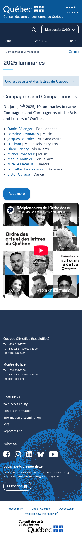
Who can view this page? (43, 513)
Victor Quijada (19, 174)
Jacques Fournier (21, 139)
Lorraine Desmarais (23, 133)
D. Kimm (14, 144)
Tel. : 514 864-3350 (14, 370)
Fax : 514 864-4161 (14, 379)
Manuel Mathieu (20, 159)
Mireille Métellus (20, 164)
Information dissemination (22, 417)
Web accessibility (15, 404)
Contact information (17, 411)
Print (76, 52)
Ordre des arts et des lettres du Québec (36, 82)
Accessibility (15, 508)
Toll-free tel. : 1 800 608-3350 (20, 348)
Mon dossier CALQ (57, 29)
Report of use (12, 431)
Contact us (72, 12)
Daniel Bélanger (20, 128)
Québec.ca (65, 508)
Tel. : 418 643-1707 (14, 344)
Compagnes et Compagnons (22, 52)
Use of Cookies (41, 508)
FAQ (6, 424)
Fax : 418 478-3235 (14, 353)
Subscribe (14, 486)
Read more (16, 194)
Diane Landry (18, 149)
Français (71, 7)
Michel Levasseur (21, 154)
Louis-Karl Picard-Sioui (25, 169)
